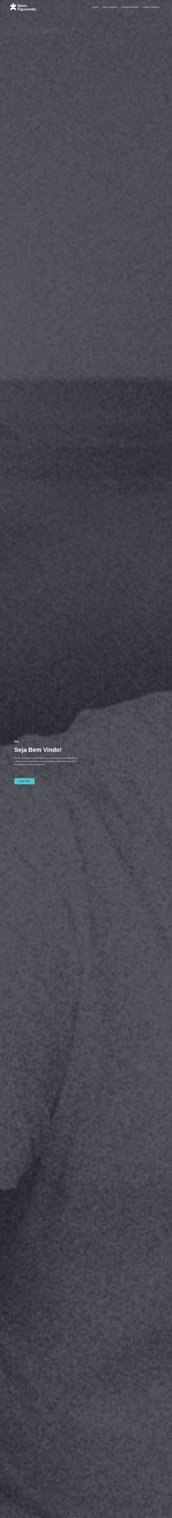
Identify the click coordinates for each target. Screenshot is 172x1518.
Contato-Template (151, 7)
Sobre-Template (109, 7)
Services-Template (130, 7)
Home (95, 7)
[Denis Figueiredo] (23, 6)
